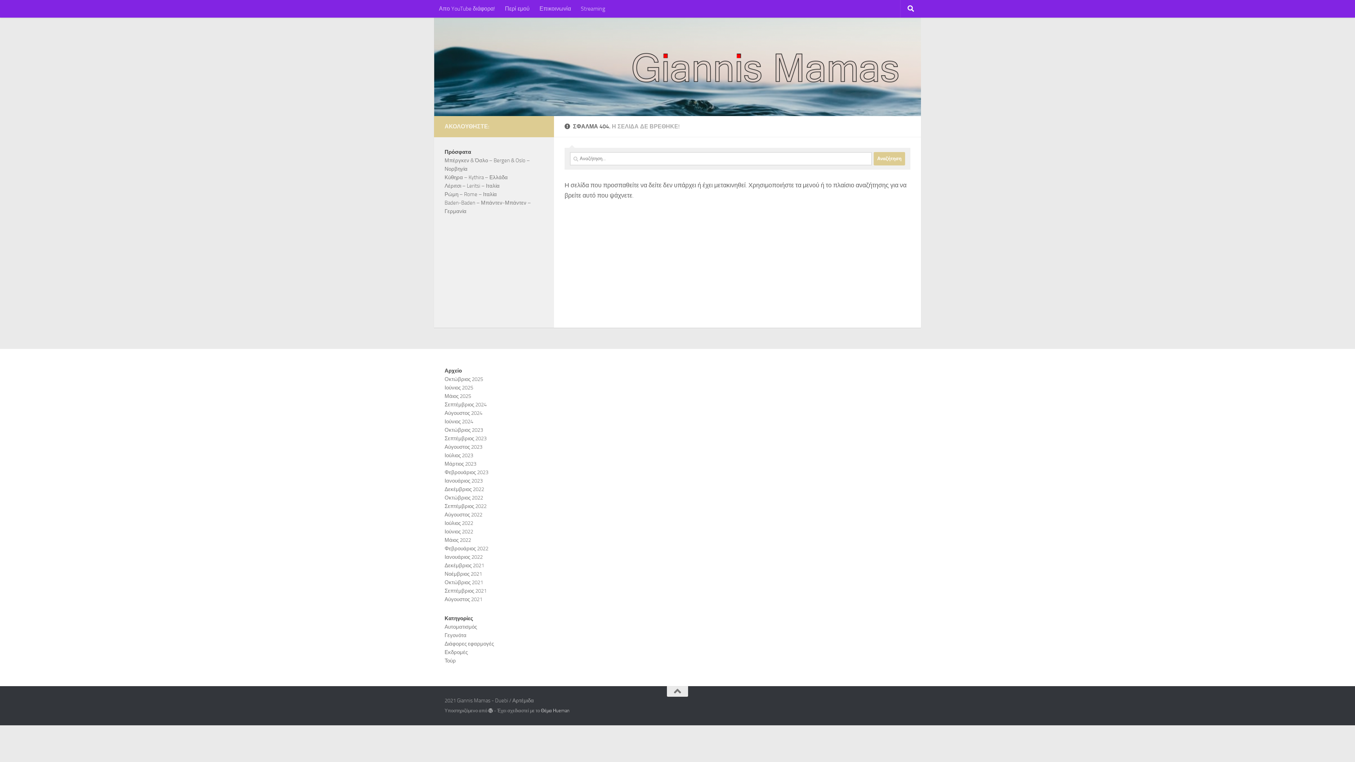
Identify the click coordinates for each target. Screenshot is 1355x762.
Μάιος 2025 (458, 396)
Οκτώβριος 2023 (464, 430)
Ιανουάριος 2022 (464, 557)
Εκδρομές (456, 652)
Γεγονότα (455, 635)
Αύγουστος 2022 (463, 515)
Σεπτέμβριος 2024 (466, 404)
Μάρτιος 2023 (460, 464)
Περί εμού (517, 8)
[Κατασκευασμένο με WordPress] (490, 710)
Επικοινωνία (555, 8)
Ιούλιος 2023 (459, 455)
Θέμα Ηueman (555, 710)
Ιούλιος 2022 (459, 523)
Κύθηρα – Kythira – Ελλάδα (476, 177)
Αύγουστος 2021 (463, 599)
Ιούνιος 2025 (459, 388)
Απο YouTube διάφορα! (467, 8)
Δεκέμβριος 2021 (464, 565)
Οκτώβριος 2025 (464, 379)
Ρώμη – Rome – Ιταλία (471, 194)
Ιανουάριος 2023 (464, 481)
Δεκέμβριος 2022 (464, 489)
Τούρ (450, 661)
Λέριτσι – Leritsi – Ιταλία (472, 186)
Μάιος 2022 (458, 540)
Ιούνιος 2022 (459, 531)
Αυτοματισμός (461, 627)
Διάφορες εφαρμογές (469, 644)
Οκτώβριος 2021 (464, 582)
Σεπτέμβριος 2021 (466, 591)
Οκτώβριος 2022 (464, 498)
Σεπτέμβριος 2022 (466, 506)
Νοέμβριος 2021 (463, 574)
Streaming (593, 8)
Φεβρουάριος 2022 (466, 548)
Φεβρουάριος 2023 (466, 472)
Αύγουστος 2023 (463, 447)
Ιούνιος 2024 (459, 421)
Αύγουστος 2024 (463, 413)
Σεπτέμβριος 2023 (466, 438)
